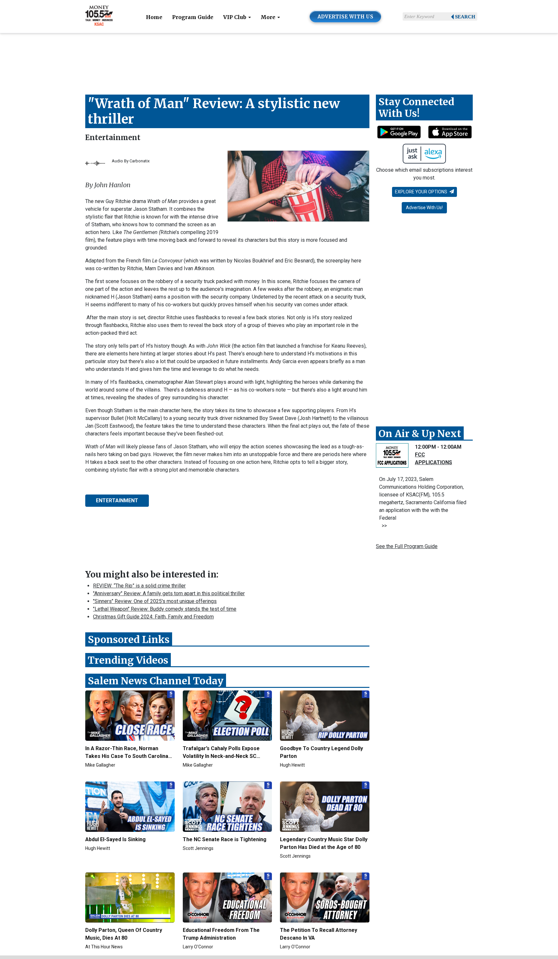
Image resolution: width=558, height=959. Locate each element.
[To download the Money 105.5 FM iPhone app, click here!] (450, 132)
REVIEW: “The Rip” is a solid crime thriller (139, 586)
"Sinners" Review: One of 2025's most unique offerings (155, 601)
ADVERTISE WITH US (345, 17)
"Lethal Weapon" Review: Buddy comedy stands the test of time (164, 609)
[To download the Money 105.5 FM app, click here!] (399, 132)
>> (383, 526)
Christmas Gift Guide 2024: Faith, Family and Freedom (153, 617)
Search (465, 16)
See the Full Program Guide (407, 546)
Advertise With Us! (424, 207)
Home (154, 17)
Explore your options (421, 191)
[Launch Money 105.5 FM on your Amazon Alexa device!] (424, 154)
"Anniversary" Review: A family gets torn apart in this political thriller (169, 593)
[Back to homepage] (99, 16)
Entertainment (112, 137)
